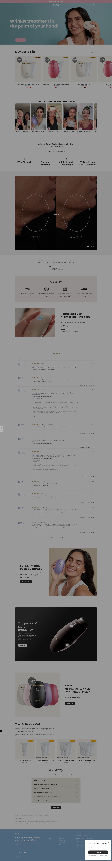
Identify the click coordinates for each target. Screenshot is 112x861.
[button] (1, 429)
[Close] (108, 842)
